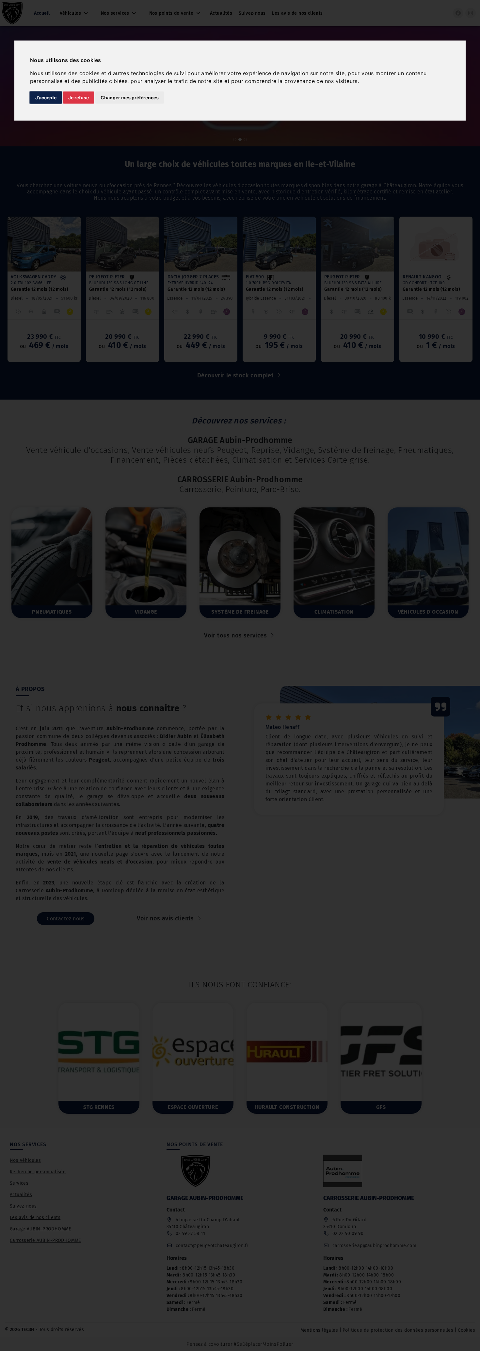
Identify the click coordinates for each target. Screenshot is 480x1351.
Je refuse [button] (78, 97)
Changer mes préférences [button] (130, 97)
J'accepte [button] (45, 97)
